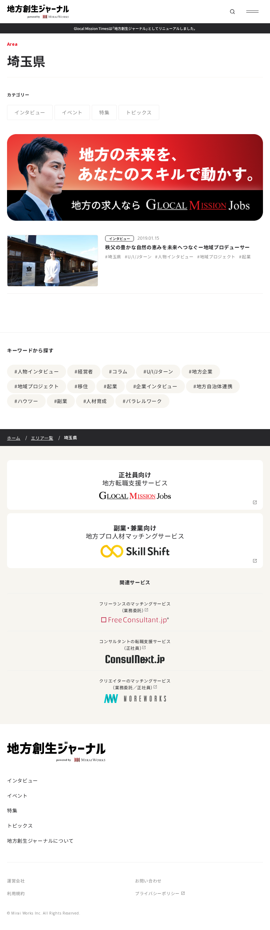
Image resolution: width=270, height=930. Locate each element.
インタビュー (29, 112)
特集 (104, 112)
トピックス (139, 112)
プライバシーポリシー (157, 893)
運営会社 (16, 881)
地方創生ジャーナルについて (40, 840)
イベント (72, 112)
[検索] (232, 12)
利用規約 (16, 893)
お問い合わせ (148, 881)
